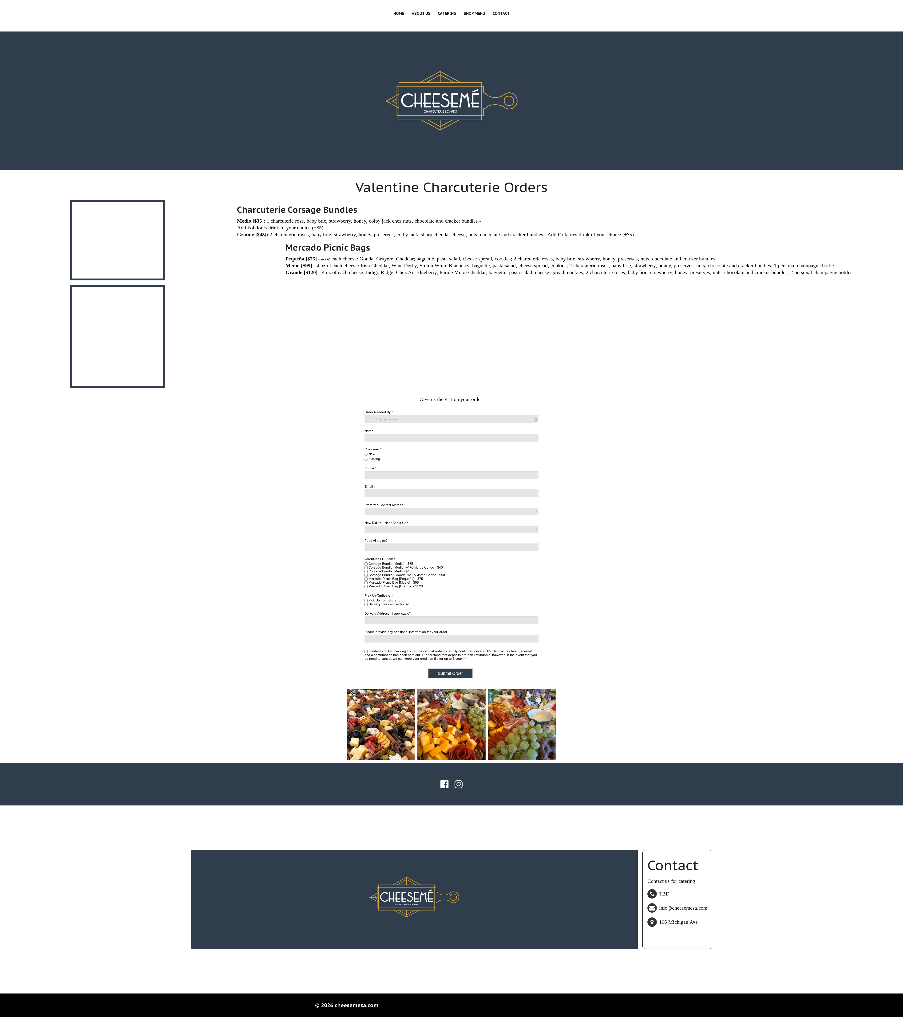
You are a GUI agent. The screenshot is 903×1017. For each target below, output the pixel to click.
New (371, 454)
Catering (447, 13)
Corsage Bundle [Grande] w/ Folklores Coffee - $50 (406, 575)
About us (421, 13)
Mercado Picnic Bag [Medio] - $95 (393, 582)
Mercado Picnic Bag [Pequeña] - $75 (395, 579)
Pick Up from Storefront (385, 600)
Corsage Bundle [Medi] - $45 (389, 571)
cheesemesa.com (356, 1005)
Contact (501, 13)
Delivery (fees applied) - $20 (389, 604)
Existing (374, 459)
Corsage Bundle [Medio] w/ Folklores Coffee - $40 (405, 567)
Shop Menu (474, 13)
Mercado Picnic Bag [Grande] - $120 (395, 586)
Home (398, 13)
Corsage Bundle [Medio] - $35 (390, 563)
